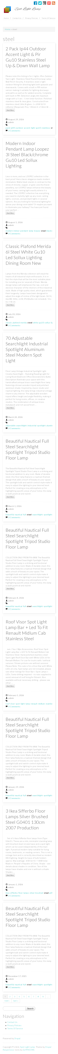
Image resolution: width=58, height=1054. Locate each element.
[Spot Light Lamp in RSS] (53, 3)
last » (15, 1000)
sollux (47, 322)
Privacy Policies (31, 18)
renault (34, 703)
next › (7, 1000)
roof (8, 703)
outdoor (19, 128)
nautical (18, 514)
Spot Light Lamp (27, 1046)
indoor (17, 231)
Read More (10, 110)
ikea (7, 893)
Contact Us (17, 18)
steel (43, 231)
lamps (26, 893)
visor (12, 703)
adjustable (10, 425)
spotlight (41, 425)
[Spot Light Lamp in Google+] (44, 3)
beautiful (10, 514)
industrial (32, 425)
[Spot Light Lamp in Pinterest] (49, 3)
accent (27, 128)
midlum (41, 703)
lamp (31, 231)
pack (8, 128)
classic (9, 322)
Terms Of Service (48, 18)
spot (18, 703)
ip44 (13, 128)
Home (6, 18)
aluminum (50, 425)
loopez (37, 231)
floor (20, 893)
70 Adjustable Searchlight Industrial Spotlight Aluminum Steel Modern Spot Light (27, 349)
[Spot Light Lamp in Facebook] (35, 3)
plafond (16, 322)
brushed (39, 893)
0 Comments (14, 130)
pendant (24, 231)
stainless (46, 128)
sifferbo (14, 893)
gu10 (38, 128)
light (33, 128)
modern (9, 231)
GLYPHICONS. (29, 1049)
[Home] (9, 10)
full (24, 514)
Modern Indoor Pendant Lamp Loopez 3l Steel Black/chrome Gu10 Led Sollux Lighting (27, 154)
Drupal (17, 1038)
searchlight (21, 425)
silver (32, 893)
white (36, 322)
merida (23, 322)
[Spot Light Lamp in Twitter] (40, 3)
